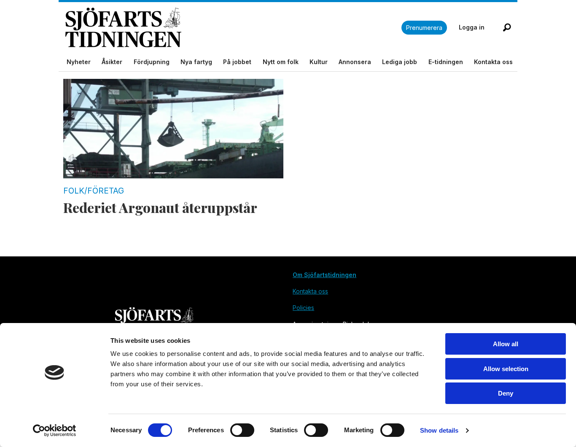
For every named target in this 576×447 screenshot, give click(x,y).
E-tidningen (445, 61)
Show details (439, 430)
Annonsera (355, 61)
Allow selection (505, 368)
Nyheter (79, 61)
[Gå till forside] (233, 28)
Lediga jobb (399, 61)
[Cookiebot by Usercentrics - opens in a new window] (55, 430)
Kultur (319, 61)
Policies (303, 307)
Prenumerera (424, 27)
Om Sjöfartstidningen (324, 274)
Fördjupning (152, 61)
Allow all (505, 343)
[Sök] (506, 27)
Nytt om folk (281, 61)
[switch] (242, 430)
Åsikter (112, 61)
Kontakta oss (493, 61)
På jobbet (237, 61)
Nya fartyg (196, 61)
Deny (505, 393)
